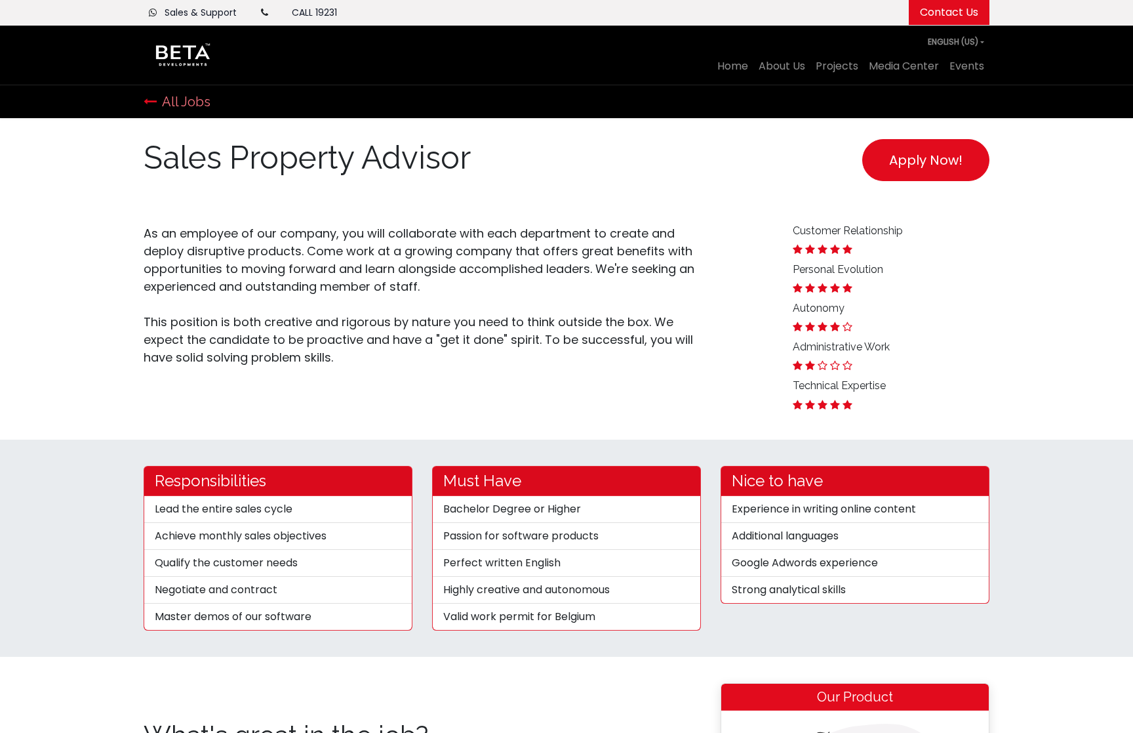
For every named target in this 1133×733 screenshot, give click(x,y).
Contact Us (949, 12)
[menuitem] (732, 66)
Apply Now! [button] (926, 160)
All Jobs (186, 102)
